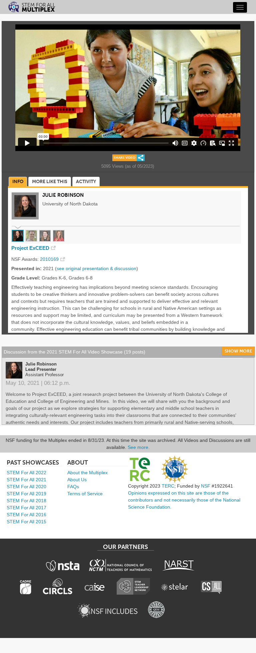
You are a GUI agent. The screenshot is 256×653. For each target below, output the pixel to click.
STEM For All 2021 (26, 479)
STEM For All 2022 (26, 472)
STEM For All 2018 (26, 500)
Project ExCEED (30, 248)
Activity (86, 181)
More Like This (49, 181)
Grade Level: (25, 277)
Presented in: (26, 268)
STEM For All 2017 (26, 507)
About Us (77, 479)
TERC (168, 486)
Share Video (124, 158)
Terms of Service (85, 493)
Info (17, 181)
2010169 (49, 259)
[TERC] (139, 469)
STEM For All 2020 (26, 486)
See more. (139, 447)
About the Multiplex (87, 472)
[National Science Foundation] (174, 469)
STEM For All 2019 (26, 493)
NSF (205, 486)
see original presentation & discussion (96, 268)
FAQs (73, 486)
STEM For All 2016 (26, 514)
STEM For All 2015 (26, 521)
